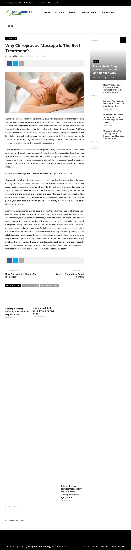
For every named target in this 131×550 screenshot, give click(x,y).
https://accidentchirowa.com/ (51, 248)
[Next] (96, 147)
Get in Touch (29, 3)
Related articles (13, 285)
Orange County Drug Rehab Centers (70, 275)
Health (72, 12)
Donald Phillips (11, 56)
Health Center (11, 39)
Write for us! (53, 3)
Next (16, 506)
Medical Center (89, 12)
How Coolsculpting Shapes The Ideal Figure (21, 275)
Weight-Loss (108, 12)
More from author (30, 285)
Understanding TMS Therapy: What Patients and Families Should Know (113, 135)
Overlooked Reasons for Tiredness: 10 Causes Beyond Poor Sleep (113, 118)
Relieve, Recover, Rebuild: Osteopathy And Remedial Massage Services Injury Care (71, 492)
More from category (49, 285)
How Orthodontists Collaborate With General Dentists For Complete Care (113, 88)
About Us (41, 3)
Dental (46, 12)
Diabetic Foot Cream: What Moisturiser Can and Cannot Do (113, 103)
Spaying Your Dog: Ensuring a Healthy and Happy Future (17, 311)
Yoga (10, 26)
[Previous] (92, 147)
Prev (10, 506)
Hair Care (59, 12)
